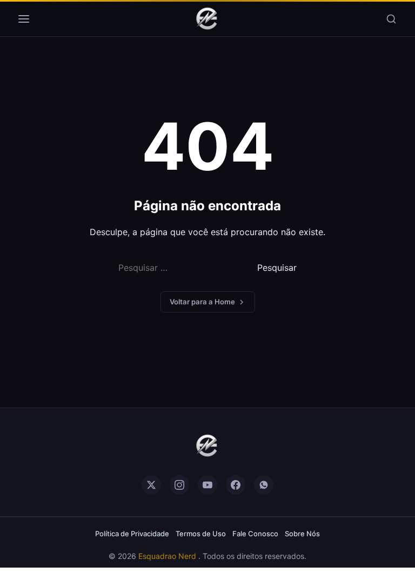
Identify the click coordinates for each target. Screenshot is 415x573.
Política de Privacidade (132, 533)
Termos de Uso (201, 533)
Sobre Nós (302, 533)
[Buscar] (391, 19)
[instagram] (179, 485)
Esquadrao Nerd (168, 556)
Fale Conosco (255, 533)
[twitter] (151, 485)
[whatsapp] (263, 485)
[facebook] (235, 485)
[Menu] (24, 19)
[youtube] (207, 485)
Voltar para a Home (202, 301)
